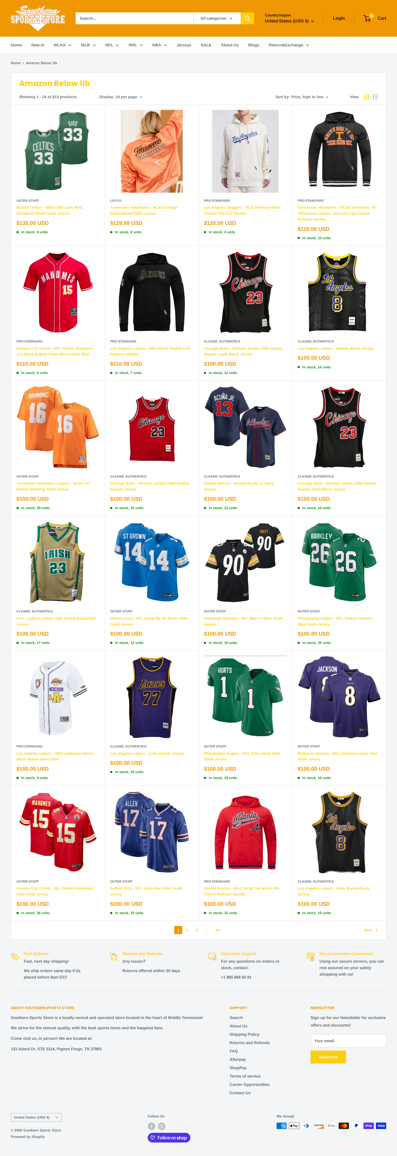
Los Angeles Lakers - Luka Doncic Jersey (147, 753)
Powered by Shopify (28, 1137)
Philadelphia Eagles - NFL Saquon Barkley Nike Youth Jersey (335, 621)
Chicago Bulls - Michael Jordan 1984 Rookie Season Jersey (149, 486)
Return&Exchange (286, 45)
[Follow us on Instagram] (162, 1126)
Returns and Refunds (250, 1042)
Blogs (253, 45)
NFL (109, 45)
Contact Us (240, 1092)
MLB (85, 45)
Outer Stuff (27, 201)
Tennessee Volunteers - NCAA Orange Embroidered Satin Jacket (143, 210)
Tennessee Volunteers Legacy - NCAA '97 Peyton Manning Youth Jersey (53, 486)
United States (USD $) (31, 1117)
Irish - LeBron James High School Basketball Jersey (56, 621)
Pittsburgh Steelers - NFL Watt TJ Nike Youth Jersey (243, 621)
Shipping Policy (244, 1034)
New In (37, 45)
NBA (156, 45)
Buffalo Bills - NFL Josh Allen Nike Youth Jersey (146, 891)
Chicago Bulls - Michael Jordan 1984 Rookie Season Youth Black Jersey (243, 351)
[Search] (247, 18)
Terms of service (245, 1076)
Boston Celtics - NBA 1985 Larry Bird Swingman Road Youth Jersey (49, 210)
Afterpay (238, 1059)
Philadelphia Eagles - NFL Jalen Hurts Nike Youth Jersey (242, 756)
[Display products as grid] (366, 96)
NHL (133, 45)
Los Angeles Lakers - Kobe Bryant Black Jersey (333, 891)
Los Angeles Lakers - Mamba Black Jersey (336, 348)
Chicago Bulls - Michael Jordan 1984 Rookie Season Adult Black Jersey (337, 486)
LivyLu (116, 201)
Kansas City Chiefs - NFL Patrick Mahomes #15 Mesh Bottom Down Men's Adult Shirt (54, 351)
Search (236, 1017)
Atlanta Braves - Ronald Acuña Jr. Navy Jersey (239, 486)
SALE (206, 45)
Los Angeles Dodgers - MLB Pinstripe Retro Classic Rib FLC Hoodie (242, 210)
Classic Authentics (222, 341)
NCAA (60, 45)
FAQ (234, 1051)
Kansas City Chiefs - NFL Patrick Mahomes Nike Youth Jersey (54, 891)
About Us (230, 45)
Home (16, 45)
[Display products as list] (375, 96)
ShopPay (238, 1067)
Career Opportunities (250, 1084)
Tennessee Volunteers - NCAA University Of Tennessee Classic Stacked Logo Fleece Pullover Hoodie (336, 213)
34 (218, 930)
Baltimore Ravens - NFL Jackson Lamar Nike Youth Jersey (338, 756)
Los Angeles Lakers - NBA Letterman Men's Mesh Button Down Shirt (54, 756)
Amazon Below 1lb (41, 63)
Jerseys (184, 45)
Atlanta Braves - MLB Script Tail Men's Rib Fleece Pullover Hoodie (241, 891)
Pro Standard (217, 201)
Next (368, 930)
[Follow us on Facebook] (151, 1126)
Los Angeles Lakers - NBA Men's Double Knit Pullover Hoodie (150, 351)
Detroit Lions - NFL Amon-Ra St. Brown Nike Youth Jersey (149, 621)
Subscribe (328, 1057)
